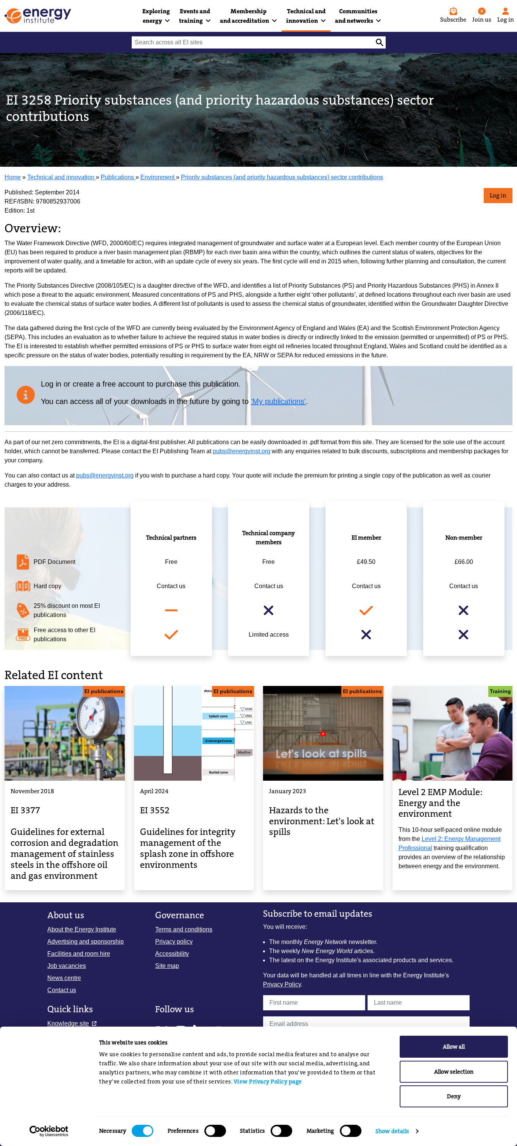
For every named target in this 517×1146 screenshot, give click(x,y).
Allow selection (453, 1072)
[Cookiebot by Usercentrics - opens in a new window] (49, 1131)
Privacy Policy (282, 984)
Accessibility (172, 953)
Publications (118, 177)
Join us (481, 19)
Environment (158, 177)
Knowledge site (68, 1023)
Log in (498, 195)
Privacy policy (174, 941)
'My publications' (278, 401)
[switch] (215, 1131)
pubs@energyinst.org (241, 451)
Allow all (454, 1046)
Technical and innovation (61, 177)
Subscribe (453, 19)
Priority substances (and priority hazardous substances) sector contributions (282, 177)
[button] (156, 16)
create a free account (109, 384)
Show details (392, 1131)
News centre (64, 978)
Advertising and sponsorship (85, 941)
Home (13, 177)
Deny (454, 1096)
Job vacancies (66, 966)
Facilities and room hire (78, 953)
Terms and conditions (183, 929)
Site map (167, 966)
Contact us (61, 990)
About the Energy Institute (81, 929)
